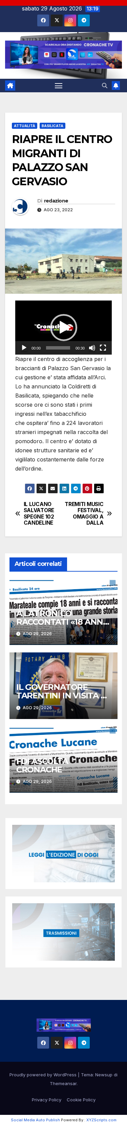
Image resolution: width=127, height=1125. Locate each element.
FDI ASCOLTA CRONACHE (42, 765)
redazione (56, 201)
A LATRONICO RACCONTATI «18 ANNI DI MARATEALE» (60, 621)
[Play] (24, 347)
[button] (104, 85)
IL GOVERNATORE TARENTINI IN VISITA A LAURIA (61, 695)
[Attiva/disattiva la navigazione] (58, 85)
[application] (63, 328)
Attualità (24, 126)
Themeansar (63, 1083)
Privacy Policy (46, 1099)
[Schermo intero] (103, 347)
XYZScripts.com (101, 1120)
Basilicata (52, 126)
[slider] (58, 348)
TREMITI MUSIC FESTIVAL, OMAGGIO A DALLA (84, 513)
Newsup (103, 1074)
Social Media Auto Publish (35, 1120)
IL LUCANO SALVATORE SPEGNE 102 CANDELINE (39, 513)
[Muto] (92, 347)
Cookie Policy (81, 1099)
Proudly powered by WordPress (43, 1074)
